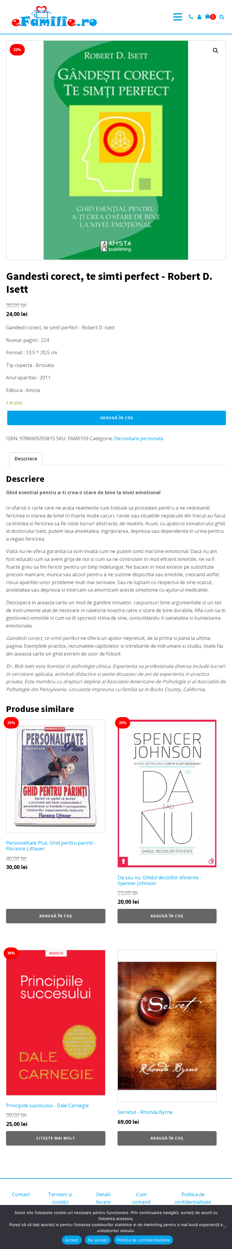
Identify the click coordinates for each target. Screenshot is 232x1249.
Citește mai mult (55, 1138)
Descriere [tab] (25, 458)
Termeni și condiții (60, 1198)
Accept (72, 1240)
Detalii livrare (103, 1198)
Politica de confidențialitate (193, 1198)
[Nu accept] (224, 1227)
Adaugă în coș (116, 417)
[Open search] (222, 17)
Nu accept (98, 1240)
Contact (21, 1194)
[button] (215, 50)
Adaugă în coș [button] (55, 916)
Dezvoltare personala (138, 438)
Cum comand (141, 1198)
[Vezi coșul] (210, 17)
